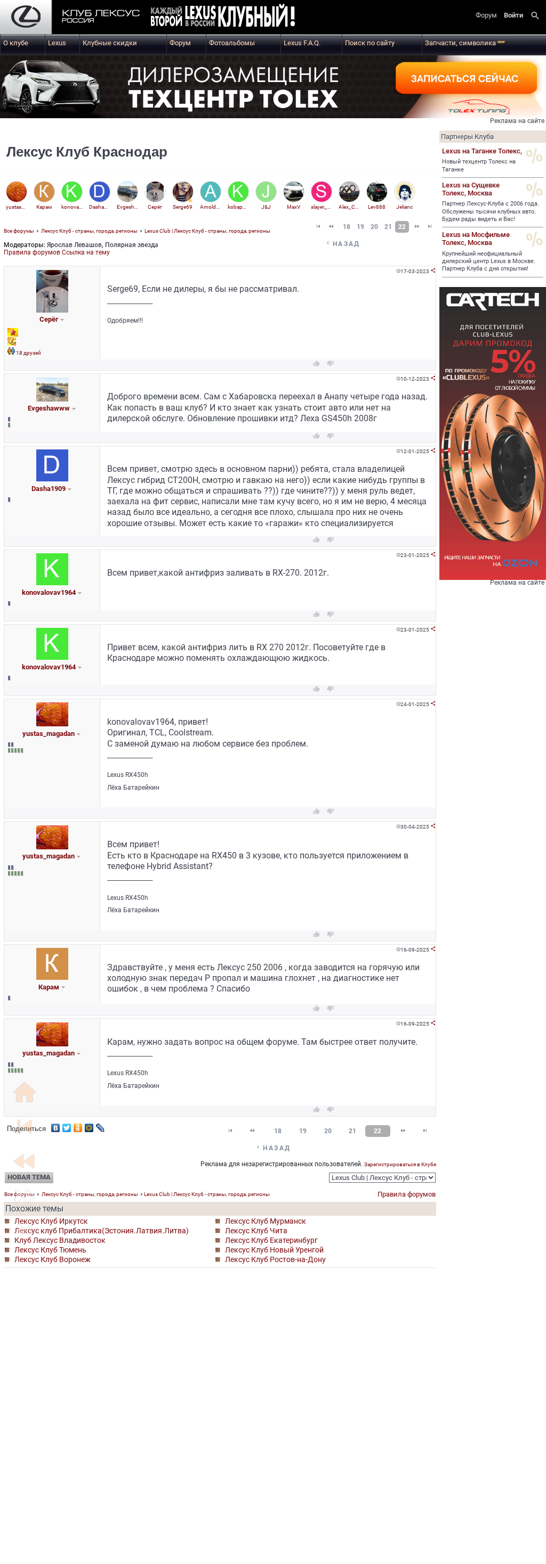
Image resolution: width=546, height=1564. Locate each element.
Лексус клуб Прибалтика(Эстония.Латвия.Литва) (101, 1230)
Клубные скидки (110, 43)
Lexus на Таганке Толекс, (482, 151)
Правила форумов (32, 252)
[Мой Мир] (89, 1125)
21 (388, 227)
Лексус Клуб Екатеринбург (271, 1240)
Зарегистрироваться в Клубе (400, 1164)
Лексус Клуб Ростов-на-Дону (275, 1259)
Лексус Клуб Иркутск (51, 1221)
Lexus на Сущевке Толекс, (471, 189)
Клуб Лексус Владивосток (60, 1240)
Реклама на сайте (517, 121)
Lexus (57, 43)
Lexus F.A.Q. (302, 43)
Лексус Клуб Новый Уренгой (274, 1250)
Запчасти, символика (465, 43)
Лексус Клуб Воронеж (52, 1259)
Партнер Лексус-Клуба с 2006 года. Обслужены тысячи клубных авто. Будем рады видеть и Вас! (490, 211)
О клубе (15, 43)
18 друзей (28, 352)
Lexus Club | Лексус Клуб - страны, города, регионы (207, 230)
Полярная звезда (131, 245)
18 (346, 227)
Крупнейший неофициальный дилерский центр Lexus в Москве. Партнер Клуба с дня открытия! (488, 261)
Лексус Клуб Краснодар (86, 152)
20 (374, 227)
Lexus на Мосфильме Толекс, (476, 239)
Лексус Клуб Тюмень (50, 1250)
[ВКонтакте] (55, 1125)
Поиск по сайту (370, 43)
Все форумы (19, 230)
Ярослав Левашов (74, 245)
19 (360, 227)
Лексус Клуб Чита (256, 1230)
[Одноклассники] (78, 1125)
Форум (180, 43)
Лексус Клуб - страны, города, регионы (89, 230)
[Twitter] (67, 1125)
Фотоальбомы (232, 43)
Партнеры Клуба (467, 137)
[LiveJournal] (100, 1125)
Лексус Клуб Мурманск (265, 1221)
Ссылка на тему (86, 252)
